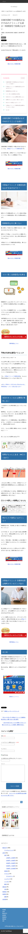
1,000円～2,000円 (10, 857)
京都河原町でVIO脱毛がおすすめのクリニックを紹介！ (15, 82)
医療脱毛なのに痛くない (12, 91)
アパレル (6, 873)
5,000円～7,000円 (10, 865)
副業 (5, 896)
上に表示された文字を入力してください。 (12, 758)
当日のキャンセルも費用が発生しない (15, 96)
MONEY (5, 891)
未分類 (4, 899)
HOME (4, 909)
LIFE (4, 853)
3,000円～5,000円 (10, 863)
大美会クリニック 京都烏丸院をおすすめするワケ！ (15, 87)
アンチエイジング (8, 850)
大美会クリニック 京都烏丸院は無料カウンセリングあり (15, 106)
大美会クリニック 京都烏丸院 (14, 148)
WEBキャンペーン (14, 696)
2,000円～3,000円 (10, 860)
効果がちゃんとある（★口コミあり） (15, 99)
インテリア (7, 879)
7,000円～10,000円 (11, 868)
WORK (4, 894)
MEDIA (4, 886)
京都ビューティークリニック (11, 711)
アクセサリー (9, 876)
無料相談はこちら (14, 343)
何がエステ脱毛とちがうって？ (13, 102)
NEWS (6, 871)
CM (5, 889)
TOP (6, 15)
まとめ (7, 110)
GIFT (5, 855)
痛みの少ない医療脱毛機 (14, 64)
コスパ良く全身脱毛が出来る (13, 94)
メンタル (6, 881)
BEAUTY (4, 37)
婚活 (5, 884)
